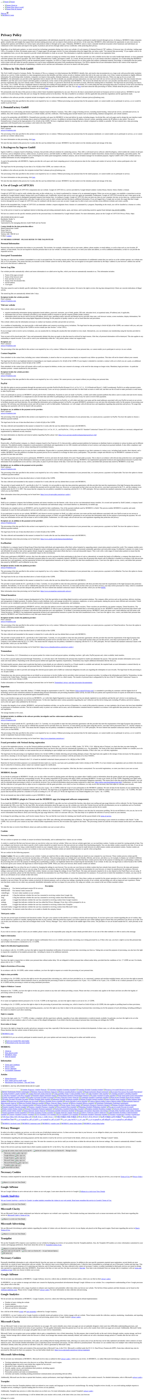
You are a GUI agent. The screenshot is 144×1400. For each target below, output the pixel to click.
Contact (8, 236)
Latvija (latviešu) (82, 1101)
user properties (31, 1311)
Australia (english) (97, 1090)
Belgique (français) (51, 1092)
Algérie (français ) (41, 1090)
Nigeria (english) (53, 1105)
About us (8, 1051)
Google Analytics (9, 1158)
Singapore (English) (68, 1111)
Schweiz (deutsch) (132, 1109)
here (79, 86)
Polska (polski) (17, 1109)
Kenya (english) (57, 1101)
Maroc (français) (63, 1103)
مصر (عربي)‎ (80, 1119)
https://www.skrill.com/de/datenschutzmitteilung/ (56, 539)
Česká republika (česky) (77, 1094)
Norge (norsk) (75, 1105)
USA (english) (51, 1114)
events (21, 1311)
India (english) (45, 1099)
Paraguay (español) (48, 1107)
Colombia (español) (130, 1094)
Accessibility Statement (13, 1070)
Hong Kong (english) (132, 1097)
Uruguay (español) (27, 1114)
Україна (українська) (132, 1114)
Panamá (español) (20, 1107)
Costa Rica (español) (23, 1095)
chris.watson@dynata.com (84, 691)
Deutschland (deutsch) (81, 1095)
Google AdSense (9, 1155)
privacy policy (106, 1279)
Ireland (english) (98, 1099)
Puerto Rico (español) (76, 1109)
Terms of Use (125, 1177)
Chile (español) (103, 1094)
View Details (21, 1182)
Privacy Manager (10, 1068)
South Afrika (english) (132, 1111)
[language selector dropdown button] (2, 1122)
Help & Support (10, 1056)
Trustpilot (7, 1165)
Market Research (10, 1078)
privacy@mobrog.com (8, 130)
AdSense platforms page (9, 1290)
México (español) (88, 1103)
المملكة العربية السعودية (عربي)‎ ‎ (121, 1119)
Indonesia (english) (72, 1099)
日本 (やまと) (49, 1117)
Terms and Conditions (12, 1065)
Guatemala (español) (102, 1097)
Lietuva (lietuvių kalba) (113, 1101)
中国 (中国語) (71, 1117)
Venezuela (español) (101, 1114)
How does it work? (11, 1053)
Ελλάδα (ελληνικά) (47, 1097)
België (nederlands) (23, 1092)
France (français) (73, 1097)
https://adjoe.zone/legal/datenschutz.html (108, 782)
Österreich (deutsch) (103, 1105)
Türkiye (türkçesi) (100, 1112)
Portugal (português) (46, 1109)
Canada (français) (46, 1094)
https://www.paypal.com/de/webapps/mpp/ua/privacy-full (77, 435)
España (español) (20, 1097)
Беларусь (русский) (126, 1090)
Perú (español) (71, 1107)
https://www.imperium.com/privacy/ (52, 738)
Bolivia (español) (76, 1092)
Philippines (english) (99, 1107)
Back (17, 1167)
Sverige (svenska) (47, 1112)
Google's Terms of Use (104, 1200)
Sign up (3, 13)
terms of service (106, 816)
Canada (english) (20, 1094)
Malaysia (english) (37, 1103)
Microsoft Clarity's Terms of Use (19, 1215)
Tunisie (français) (73, 1112)
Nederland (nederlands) (120, 1103)
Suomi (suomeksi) (21, 1112)
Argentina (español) (69, 1090)
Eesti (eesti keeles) (136, 1095)
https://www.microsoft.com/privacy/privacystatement (72, 1350)
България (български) (134, 1092)
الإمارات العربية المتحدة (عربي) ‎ (49, 1119)
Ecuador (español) (109, 1095)
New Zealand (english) (26, 1105)
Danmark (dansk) (50, 1095)
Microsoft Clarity (9, 1160)
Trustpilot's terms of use (54, 1245)
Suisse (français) (40, 1111)
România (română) (105, 1109)
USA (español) (73, 1114)
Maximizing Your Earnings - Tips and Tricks (20, 1082)
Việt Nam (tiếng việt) (24, 1117)
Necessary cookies (10, 1153)
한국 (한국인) (94, 1117)
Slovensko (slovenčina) (100, 1111)
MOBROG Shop (11, 1055)
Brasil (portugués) (102, 1092)
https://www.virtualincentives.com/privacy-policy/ (57, 647)
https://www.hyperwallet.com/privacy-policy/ (55, 494)
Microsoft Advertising (10, 1163)
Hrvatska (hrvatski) (21, 1099)
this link (82, 1268)
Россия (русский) (127, 1107)
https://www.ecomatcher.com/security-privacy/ (55, 591)
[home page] (9, 2)
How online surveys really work (15, 1080)
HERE (103, 587)
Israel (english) (120, 1099)
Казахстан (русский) (31, 1101)
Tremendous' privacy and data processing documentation (73, 682)
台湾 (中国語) (116, 1117)
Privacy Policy (10, 1066)
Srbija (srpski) (17, 1111)
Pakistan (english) (130, 1105)
